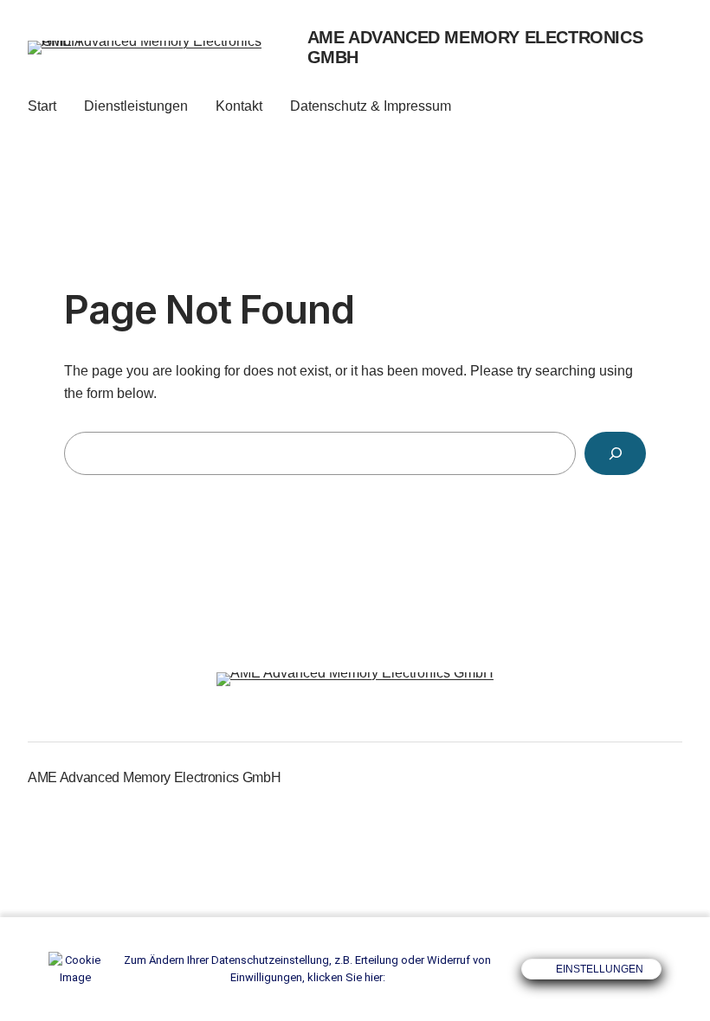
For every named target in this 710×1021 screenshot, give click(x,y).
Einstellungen (598, 969)
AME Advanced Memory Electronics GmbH (154, 777)
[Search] (615, 453)
